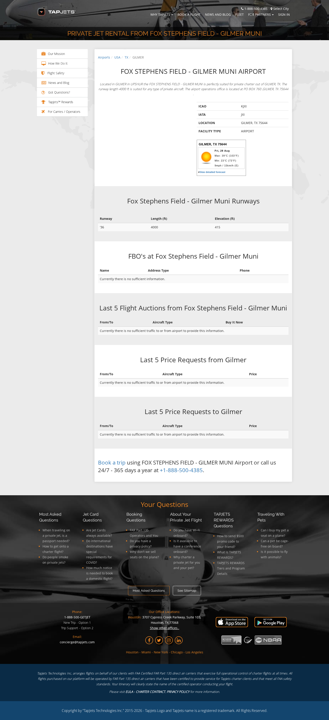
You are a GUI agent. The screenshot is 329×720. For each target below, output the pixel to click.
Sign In (284, 14)
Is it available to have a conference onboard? (187, 546)
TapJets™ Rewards (60, 102)
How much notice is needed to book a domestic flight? (99, 573)
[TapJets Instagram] (169, 640)
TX (126, 57)
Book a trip (112, 462)
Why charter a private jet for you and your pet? (186, 562)
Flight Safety (55, 73)
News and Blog (218, 14)
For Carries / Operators (63, 111)
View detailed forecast (212, 172)
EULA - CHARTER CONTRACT (145, 691)
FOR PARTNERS (259, 14)
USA (117, 57)
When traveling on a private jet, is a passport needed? (56, 535)
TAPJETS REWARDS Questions (224, 520)
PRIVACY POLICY (178, 691)
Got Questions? (58, 92)
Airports (104, 57)
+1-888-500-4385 (181, 470)
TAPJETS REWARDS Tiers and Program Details (231, 568)
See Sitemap (186, 590)
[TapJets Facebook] (149, 640)
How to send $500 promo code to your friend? (230, 541)
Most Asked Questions (149, 590)
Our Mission (56, 54)
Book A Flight (189, 14)
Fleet (239, 14)
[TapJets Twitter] (159, 640)
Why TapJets (160, 14)
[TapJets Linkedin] (179, 640)
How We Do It (58, 63)
